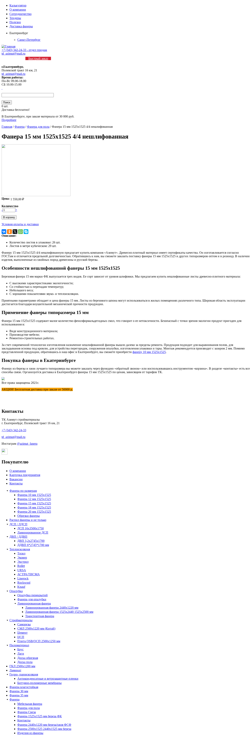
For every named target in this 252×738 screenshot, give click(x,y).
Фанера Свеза (26, 712)
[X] (15, 231)
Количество (10, 206)
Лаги (20, 653)
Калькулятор (17, 5)
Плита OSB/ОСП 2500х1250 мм (38, 641)
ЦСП (20, 637)
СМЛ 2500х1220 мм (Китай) (36, 628)
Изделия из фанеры (30, 733)
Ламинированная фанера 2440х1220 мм (51, 607)
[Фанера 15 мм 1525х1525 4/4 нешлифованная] (36, 195)
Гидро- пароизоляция (23, 674)
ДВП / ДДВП (18, 536)
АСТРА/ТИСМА (28, 574)
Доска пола (24, 662)
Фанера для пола (38, 126)
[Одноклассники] (9, 231)
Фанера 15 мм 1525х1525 (34, 503)
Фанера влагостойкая (23, 687)
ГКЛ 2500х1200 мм (22, 666)
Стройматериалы (20, 620)
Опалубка (16, 591)
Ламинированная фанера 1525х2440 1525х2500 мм (59, 611)
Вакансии (16, 479)
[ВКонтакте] (4, 231)
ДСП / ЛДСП (18, 524)
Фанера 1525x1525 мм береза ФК (39, 716)
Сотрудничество (20, 14)
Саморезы (24, 624)
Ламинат (15, 670)
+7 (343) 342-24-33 (14, 430)
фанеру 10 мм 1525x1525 (149, 352)
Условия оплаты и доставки (20, 224)
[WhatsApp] (20, 231)
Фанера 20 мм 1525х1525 (34, 511)
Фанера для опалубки (31, 599)
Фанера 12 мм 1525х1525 (34, 499)
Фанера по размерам (23, 490)
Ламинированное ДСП (32, 532)
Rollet (21, 565)
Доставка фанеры (21, 26)
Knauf (21, 586)
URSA (21, 570)
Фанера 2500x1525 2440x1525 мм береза (44, 729)
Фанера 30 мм (18, 691)
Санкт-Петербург (29, 39)
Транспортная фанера (39, 616)
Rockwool (23, 582)
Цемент (22, 632)
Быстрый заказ (38, 58)
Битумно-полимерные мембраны (39, 683)
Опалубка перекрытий (32, 595)
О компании (17, 9)
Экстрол (23, 561)
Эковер (22, 557)
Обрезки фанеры (28, 515)
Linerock (23, 578)
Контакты (16, 483)
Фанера (20, 126)
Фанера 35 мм (18, 695)
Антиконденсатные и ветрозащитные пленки (47, 678)
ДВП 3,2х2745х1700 (30, 540)
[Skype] (26, 231)
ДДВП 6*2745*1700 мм (33, 545)
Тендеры (15, 18)
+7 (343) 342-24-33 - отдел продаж (24, 50)
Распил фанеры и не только (27, 520)
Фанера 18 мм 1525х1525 (34, 507)
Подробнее (9, 120)
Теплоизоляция (19, 549)
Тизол (21, 553)
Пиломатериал (19, 645)
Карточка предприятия (24, 475)
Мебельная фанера (29, 703)
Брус (20, 649)
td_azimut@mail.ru (13, 53)
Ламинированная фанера (34, 603)
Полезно (15, 22)
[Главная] (8, 46)
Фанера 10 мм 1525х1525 (34, 495)
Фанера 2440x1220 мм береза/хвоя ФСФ (44, 724)
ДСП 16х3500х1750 (30, 528)
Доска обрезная (27, 658)
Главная (7, 126)
